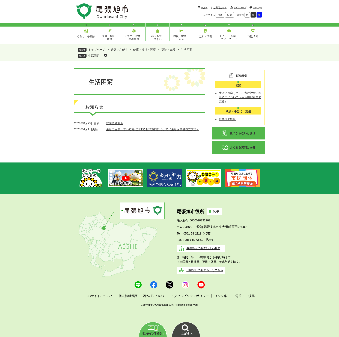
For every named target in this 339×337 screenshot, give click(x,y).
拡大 (229, 14)
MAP (216, 211)
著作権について (154, 296)
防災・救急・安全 (181, 38)
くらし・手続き (86, 36)
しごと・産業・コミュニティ (229, 38)
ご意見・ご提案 (244, 296)
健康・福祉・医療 (110, 38)
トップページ (96, 49)
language (257, 7)
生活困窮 (94, 55)
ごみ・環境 (205, 36)
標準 (220, 15)
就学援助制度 (114, 123)
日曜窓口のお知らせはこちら (204, 270)
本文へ (204, 7)
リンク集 (220, 296)
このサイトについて (98, 296)
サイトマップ (240, 7)
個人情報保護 (128, 296)
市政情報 (253, 36)
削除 (105, 55)
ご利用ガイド (220, 7)
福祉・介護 (168, 49)
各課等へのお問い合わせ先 (203, 248)
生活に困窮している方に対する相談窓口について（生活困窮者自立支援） (152, 129)
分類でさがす (119, 49)
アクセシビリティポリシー (190, 296)
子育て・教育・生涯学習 (133, 38)
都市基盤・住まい (157, 38)
